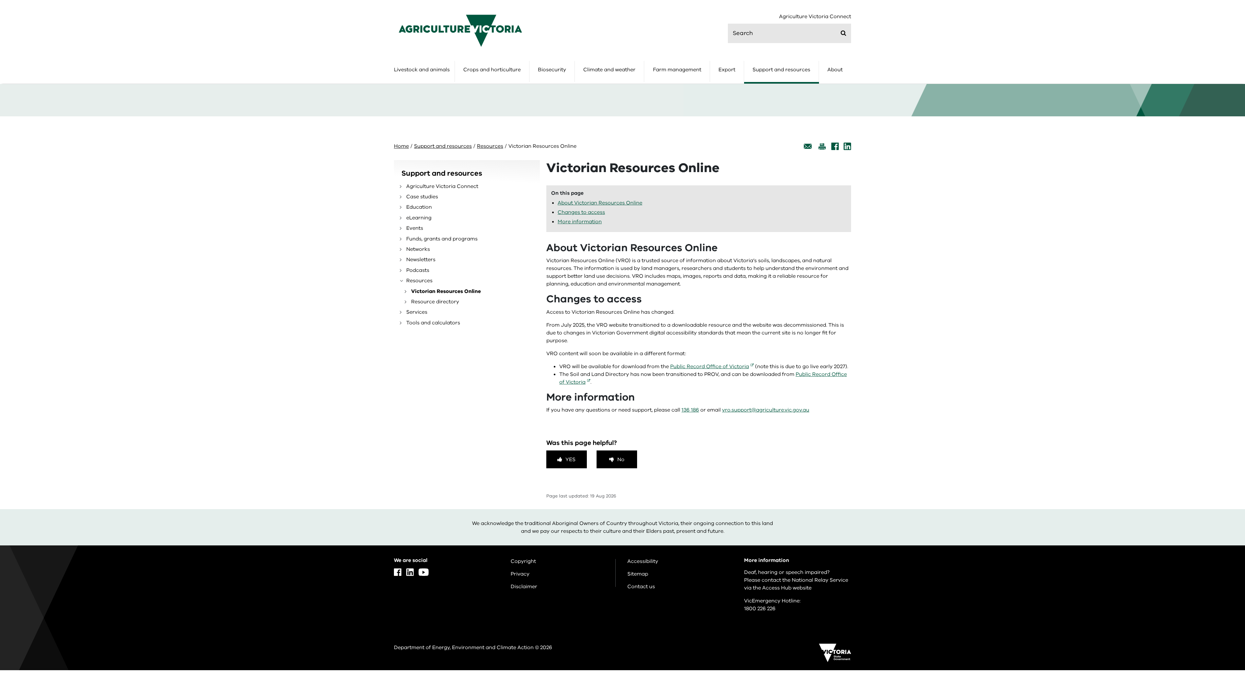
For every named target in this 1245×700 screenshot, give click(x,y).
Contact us (641, 586)
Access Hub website (787, 587)
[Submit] (843, 33)
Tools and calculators (433, 322)
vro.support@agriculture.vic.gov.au (765, 410)
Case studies (422, 196)
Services (416, 312)
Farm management (677, 69)
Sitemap (637, 574)
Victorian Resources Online (446, 291)
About (835, 69)
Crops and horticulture (492, 69)
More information (580, 221)
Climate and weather (609, 69)
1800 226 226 (760, 608)
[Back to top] (1219, 622)
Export (726, 69)
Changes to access (581, 212)
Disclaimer (524, 586)
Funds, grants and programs (442, 238)
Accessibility (642, 561)
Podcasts (417, 270)
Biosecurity (552, 69)
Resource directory (435, 301)
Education (419, 207)
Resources (490, 146)
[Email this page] (807, 146)
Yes (570, 459)
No (620, 459)
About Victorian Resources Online (600, 202)
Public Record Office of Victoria (709, 366)
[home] (460, 30)
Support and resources (781, 69)
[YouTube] (424, 572)
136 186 (690, 410)
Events (414, 228)
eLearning (419, 217)
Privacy (520, 574)
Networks (418, 249)
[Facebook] (835, 146)
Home (401, 146)
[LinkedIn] (847, 146)
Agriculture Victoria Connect (815, 17)
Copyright (523, 561)
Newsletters (420, 259)
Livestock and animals (422, 69)
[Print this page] (821, 146)
